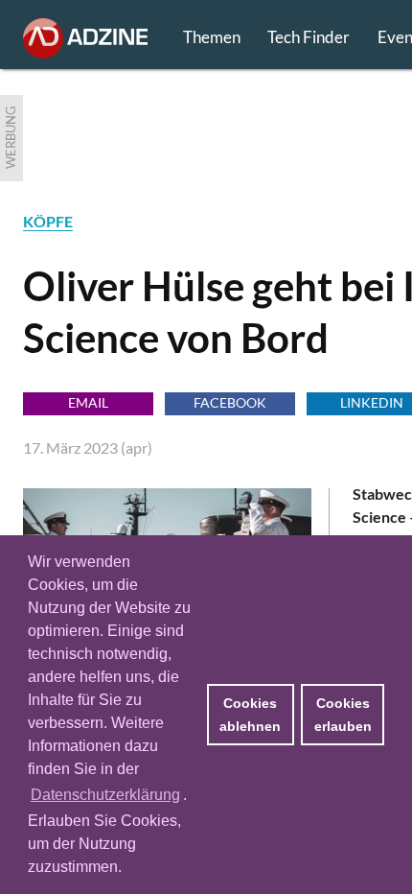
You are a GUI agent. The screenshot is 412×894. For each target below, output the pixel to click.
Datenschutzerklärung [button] (105, 795)
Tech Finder (308, 37)
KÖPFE (48, 221)
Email (88, 402)
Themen (211, 37)
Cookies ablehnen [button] (250, 714)
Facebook (230, 402)
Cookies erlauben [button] (343, 714)
